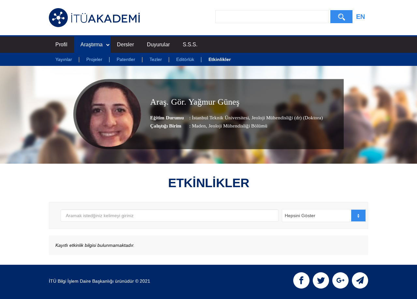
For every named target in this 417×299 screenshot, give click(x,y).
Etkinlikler (219, 59)
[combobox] (324, 215)
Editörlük (185, 59)
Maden (199, 125)
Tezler (156, 59)
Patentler (126, 59)
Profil (61, 44)
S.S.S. (190, 44)
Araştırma (91, 44)
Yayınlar (63, 59)
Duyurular (158, 44)
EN (360, 16)
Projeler (94, 59)
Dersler (125, 44)
